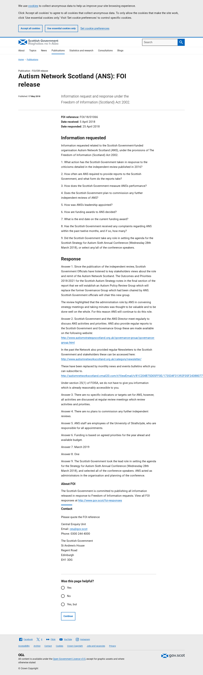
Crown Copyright (75, 646)
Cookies (59, 646)
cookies (33, 6)
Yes (69, 587)
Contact (48, 646)
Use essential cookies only (61, 28)
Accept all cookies (30, 28)
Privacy (112, 646)
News (44, 50)
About (21, 50)
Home (21, 59)
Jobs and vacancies (96, 646)
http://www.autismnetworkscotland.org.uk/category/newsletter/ (101, 359)
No (69, 596)
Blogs (120, 50)
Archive (37, 646)
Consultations (105, 50)
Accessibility (24, 646)
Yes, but (72, 604)
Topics (32, 50)
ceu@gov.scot (78, 529)
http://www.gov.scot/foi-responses (100, 500)
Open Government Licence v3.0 (69, 658)
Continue (68, 616)
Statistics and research (81, 50)
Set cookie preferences (94, 28)
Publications (58, 50)
